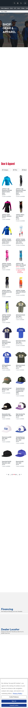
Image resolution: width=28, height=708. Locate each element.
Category (6, 169)
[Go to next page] (21, 474)
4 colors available (6, 196)
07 (12, 474)
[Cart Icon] (20, 3)
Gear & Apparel (5, 8)
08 (14, 474)
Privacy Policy (17, 693)
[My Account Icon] (17, 3)
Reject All (14, 701)
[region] (14, 693)
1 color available (6, 219)
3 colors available (20, 196)
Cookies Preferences (14, 697)
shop (2, 11)
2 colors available (20, 221)
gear (5, 11)
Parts (11, 8)
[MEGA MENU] (25, 3)
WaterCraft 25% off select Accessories (21, 271)
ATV (15, 8)
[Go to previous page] (6, 474)
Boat (19, 8)
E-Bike (22, 8)
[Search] (14, 3)
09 (15, 474)
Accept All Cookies (14, 705)
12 (19, 474)
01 (8, 474)
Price (16, 169)
